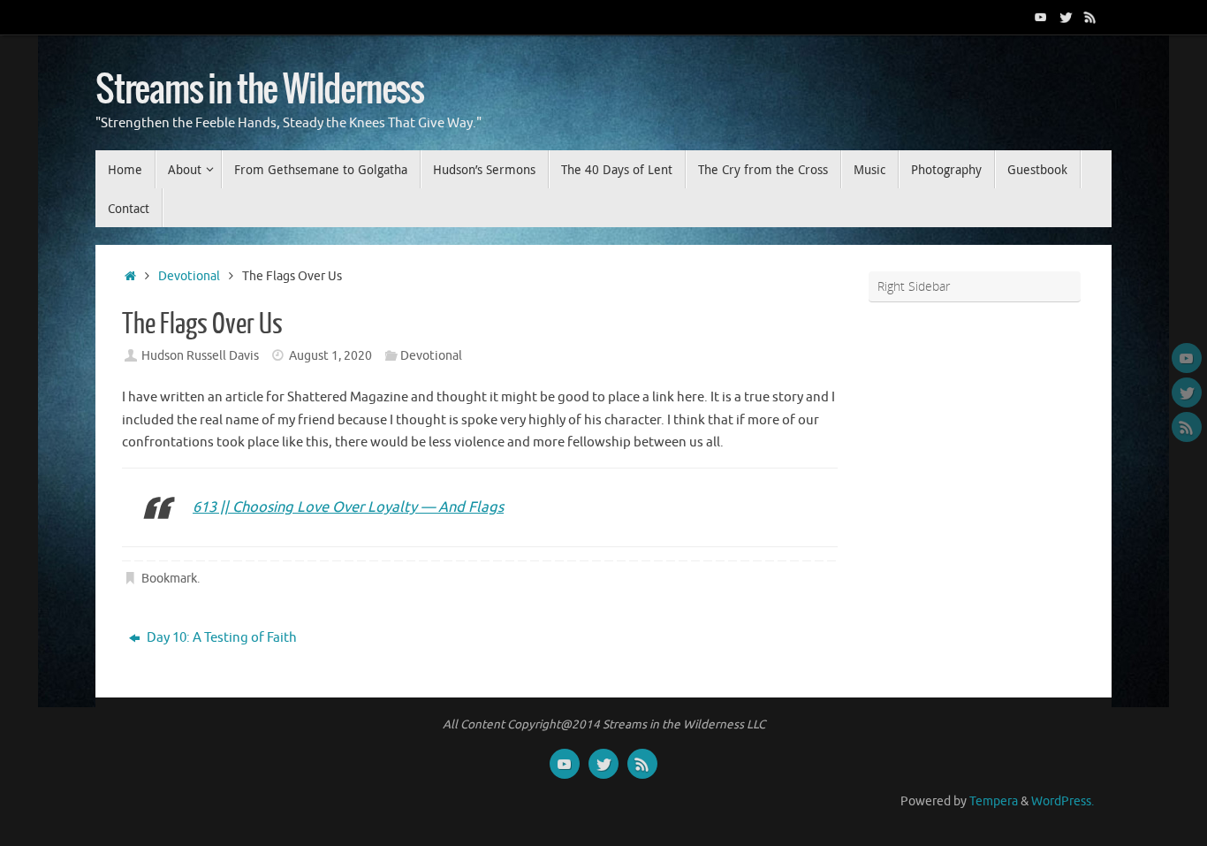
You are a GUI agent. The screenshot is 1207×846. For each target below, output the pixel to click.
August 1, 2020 (330, 355)
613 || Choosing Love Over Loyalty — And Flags (348, 507)
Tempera (993, 801)
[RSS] (1090, 16)
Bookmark (169, 578)
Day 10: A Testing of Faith (220, 637)
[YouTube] (1041, 16)
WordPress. (1062, 801)
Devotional (189, 276)
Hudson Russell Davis (200, 355)
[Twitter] (1065, 16)
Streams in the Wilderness (259, 90)
